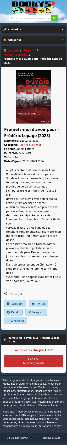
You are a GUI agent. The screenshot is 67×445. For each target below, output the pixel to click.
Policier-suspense (30, 145)
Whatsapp (17, 321)
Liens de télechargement (33, 361)
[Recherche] (54, 18)
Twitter (40, 304)
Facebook (16, 304)
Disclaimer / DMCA (17, 437)
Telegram (37, 312)
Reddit (15, 312)
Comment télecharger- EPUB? (33, 350)
